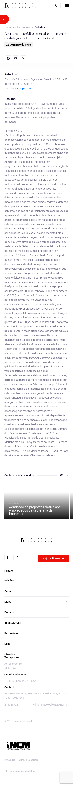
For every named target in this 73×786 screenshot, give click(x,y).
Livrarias (9, 654)
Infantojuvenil (12, 622)
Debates (34, 508)
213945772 (11, 704)
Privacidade (10, 760)
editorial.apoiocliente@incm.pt (51, 704)
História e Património (17, 27)
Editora (8, 571)
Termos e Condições (28, 760)
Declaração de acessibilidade (21, 771)
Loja (7, 643)
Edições (9, 580)
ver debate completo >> (17, 88)
